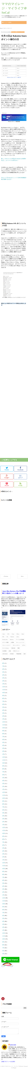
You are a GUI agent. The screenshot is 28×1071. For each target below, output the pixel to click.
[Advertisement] (14, 199)
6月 (3, 669)
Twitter (7, 470)
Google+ (6, 477)
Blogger (14, 1067)
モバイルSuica (5, 648)
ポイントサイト (16, 645)
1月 (3, 683)
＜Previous (5, 576)
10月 (3, 692)
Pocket (7, 485)
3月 (3, 678)
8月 (3, 663)
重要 (19, 648)
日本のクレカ (16, 651)
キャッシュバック (20, 642)
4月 (3, 675)
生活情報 (4, 651)
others (17, 636)
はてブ (20, 476)
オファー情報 (5, 642)
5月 (3, 672)
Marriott (12, 636)
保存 (25, 653)
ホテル (23, 645)
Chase (13, 634)
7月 (3, 666)
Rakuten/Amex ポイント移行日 (14, 77)
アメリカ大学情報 (20, 639)
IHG (3, 636)
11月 (3, 689)
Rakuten (12, 639)
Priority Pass (5, 639)
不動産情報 (18, 653)
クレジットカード (6, 645)
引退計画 (13, 648)
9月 (3, 695)
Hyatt (23, 634)
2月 (3, 681)
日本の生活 (4, 653)
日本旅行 (12, 653)
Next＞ (22, 576)
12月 (3, 686)
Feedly (20, 485)
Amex (3, 634)
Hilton (18, 634)
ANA (8, 634)
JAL (7, 636)
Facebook (20, 470)
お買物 (12, 642)
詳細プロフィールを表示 (8, 1061)
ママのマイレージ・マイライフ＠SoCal (14, 8)
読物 (10, 651)
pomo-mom (13, 1044)
